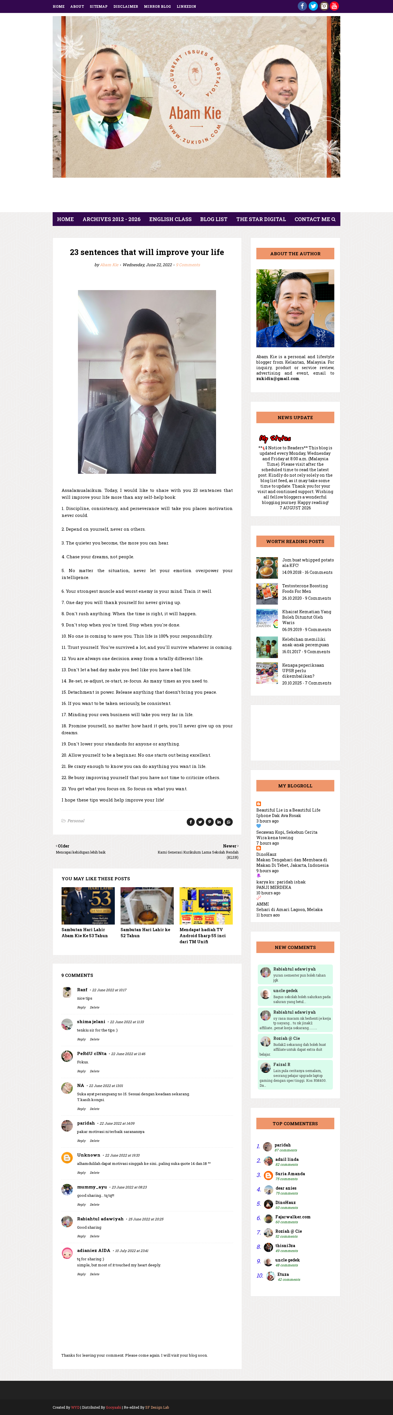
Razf (82, 989)
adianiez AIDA (93, 1250)
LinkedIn (186, 6)
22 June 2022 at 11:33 (127, 1021)
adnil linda (287, 1159)
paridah (86, 1123)
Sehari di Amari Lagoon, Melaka (289, 909)
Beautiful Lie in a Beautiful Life (288, 810)
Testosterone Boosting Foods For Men (305, 588)
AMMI (262, 904)
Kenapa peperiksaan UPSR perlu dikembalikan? (303, 670)
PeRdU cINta (91, 1053)
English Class (170, 219)
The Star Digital (261, 219)
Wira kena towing (274, 837)
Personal (75, 820)
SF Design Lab (157, 1407)
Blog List (214, 219)
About (77, 6)
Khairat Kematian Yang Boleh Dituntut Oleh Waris (306, 617)
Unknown (88, 1155)
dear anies (286, 1188)
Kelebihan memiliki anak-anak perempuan (305, 641)
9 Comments (188, 264)
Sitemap (99, 6)
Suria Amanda (290, 1173)
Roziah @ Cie (288, 1231)
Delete (94, 1007)
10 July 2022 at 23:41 (131, 1250)
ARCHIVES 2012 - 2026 (112, 219)
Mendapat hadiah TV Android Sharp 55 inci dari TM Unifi (203, 935)
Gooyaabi (113, 1407)
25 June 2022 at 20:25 (145, 1219)
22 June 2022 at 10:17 (109, 990)
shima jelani (91, 1021)
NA (80, 1085)
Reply (81, 1007)
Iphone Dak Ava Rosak (278, 815)
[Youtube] (334, 9)
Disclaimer (125, 6)
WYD (75, 1407)
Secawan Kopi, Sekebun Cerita (286, 832)
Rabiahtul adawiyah (100, 1219)
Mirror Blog (157, 6)
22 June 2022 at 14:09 (117, 1123)
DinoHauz (266, 854)
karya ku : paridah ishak (281, 882)
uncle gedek (287, 1260)
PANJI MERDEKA (273, 887)
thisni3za (285, 1245)
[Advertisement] (196, 197)
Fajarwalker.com (293, 1217)
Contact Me (312, 219)
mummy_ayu (92, 1187)
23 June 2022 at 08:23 (129, 1187)
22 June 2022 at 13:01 (106, 1085)
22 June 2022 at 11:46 (128, 1053)
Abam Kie (109, 264)
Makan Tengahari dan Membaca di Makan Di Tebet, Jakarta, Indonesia (292, 862)
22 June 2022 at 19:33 (122, 1155)
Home (58, 6)
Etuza (283, 1274)
